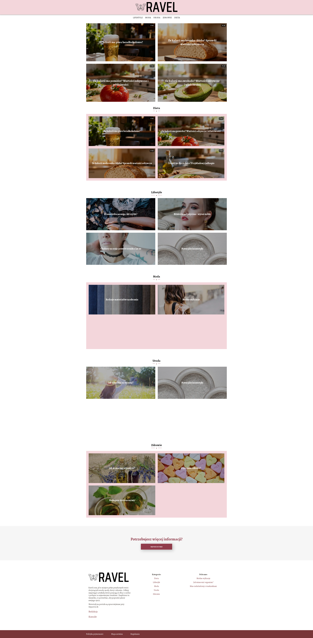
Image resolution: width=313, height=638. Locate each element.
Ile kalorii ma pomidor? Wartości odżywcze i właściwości (120, 83)
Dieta (177, 17)
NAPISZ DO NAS (156, 547)
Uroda (156, 17)
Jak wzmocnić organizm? (122, 468)
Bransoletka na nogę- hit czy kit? (120, 214)
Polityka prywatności (94, 634)
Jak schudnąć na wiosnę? (120, 382)
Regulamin (135, 634)
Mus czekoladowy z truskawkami (203, 586)
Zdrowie (167, 17)
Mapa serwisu (117, 634)
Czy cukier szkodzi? (191, 468)
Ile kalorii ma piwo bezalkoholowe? (121, 42)
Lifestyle (138, 17)
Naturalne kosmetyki (192, 248)
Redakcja (93, 611)
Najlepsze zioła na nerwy (122, 500)
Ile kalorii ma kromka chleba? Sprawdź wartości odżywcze (192, 42)
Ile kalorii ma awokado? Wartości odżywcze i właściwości (192, 83)
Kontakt (93, 616)
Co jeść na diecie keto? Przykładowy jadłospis (191, 163)
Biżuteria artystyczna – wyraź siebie (192, 214)
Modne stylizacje (191, 299)
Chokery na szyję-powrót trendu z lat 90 (120, 248)
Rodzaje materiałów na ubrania (122, 299)
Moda (148, 17)
